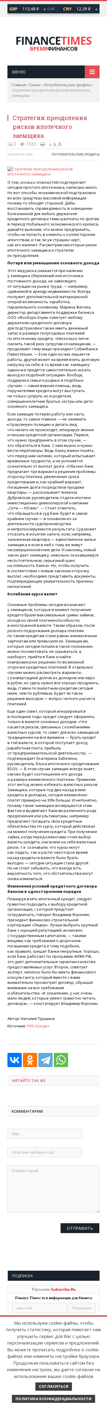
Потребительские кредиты (67, 84)
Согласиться (53, 1386)
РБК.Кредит (38, 1026)
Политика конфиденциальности (53, 1398)
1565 (31, 144)
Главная (19, 84)
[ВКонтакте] (14, 1060)
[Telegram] (45, 1060)
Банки (34, 84)
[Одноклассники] (30, 1060)
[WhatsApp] (61, 1060)
